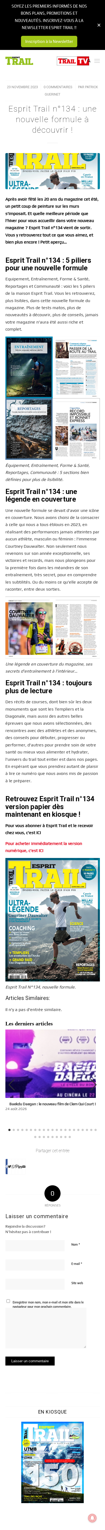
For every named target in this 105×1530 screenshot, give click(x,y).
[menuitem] (86, 61)
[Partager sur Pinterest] (16, 1166)
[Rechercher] (86, 61)
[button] (93, 1085)
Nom (75, 1244)
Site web (77, 1283)
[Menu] (97, 60)
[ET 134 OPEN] (52, 171)
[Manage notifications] (92, 1518)
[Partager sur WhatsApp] (13, 1166)
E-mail (76, 1264)
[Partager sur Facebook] (7, 1166)
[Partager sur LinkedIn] (20, 1166)
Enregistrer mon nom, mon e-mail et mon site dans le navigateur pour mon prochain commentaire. (48, 1305)
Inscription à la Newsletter (49, 41)
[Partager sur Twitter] (9, 1166)
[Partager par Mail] (24, 1166)
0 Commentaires (58, 87)
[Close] (99, 25)
